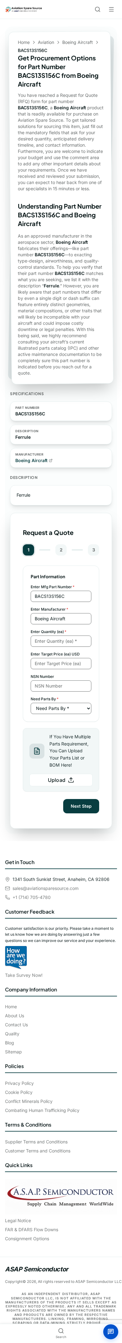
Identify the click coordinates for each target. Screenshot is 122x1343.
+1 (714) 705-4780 (32, 897)
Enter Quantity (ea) (48, 631)
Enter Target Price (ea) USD (55, 654)
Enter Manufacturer (49, 609)
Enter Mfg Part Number (52, 586)
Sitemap (13, 1051)
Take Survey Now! (24, 975)
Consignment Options (27, 1238)
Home (24, 42)
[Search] (97, 9)
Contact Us (16, 1024)
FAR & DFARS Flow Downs (31, 1229)
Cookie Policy (19, 1092)
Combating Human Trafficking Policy (42, 1110)
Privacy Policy (19, 1083)
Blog (9, 1042)
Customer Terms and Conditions (37, 1150)
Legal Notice (18, 1220)
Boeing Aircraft (77, 42)
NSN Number (42, 676)
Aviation (46, 42)
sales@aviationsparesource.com (46, 888)
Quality (12, 1033)
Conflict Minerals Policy (29, 1101)
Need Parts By (44, 699)
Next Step (81, 806)
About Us (14, 1015)
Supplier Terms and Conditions (36, 1141)
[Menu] (111, 9)
